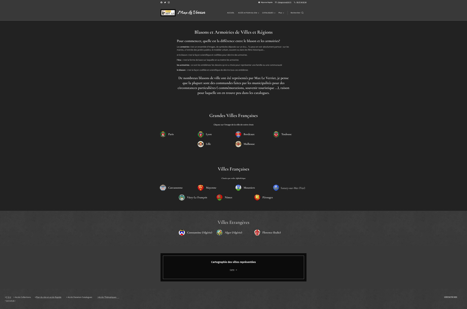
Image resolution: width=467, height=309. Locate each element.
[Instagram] (168, 2)
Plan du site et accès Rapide (48, 297)
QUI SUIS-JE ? (10, 301)
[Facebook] (161, 2)
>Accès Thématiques (108, 297)
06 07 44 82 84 (301, 2)
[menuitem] (231, 13)
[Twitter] (165, 2)
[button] (297, 13)
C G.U (8, 297)
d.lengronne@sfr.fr (284, 2)
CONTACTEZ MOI (450, 297)
